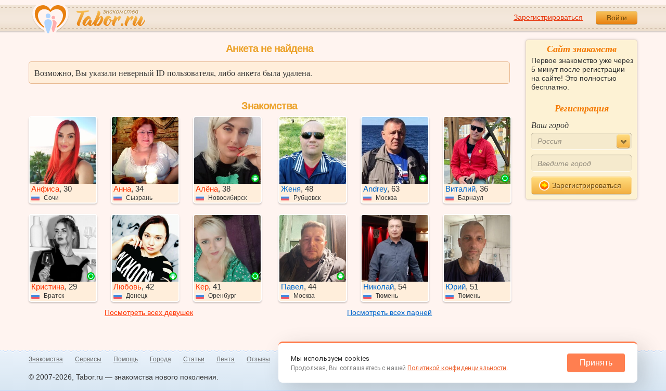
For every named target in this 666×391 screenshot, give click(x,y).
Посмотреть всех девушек (149, 312)
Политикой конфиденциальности (456, 368)
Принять (596, 362)
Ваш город (550, 124)
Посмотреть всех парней (389, 312)
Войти (617, 18)
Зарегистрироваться (548, 17)
